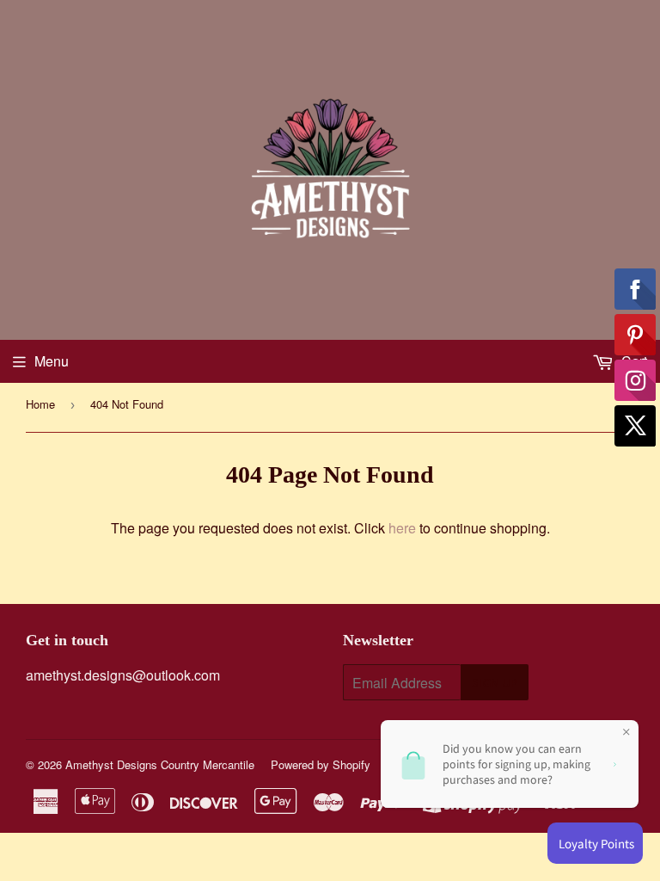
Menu (51, 361)
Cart (632, 361)
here (402, 528)
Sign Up (494, 683)
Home (40, 404)
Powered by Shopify (320, 764)
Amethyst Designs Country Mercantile (159, 764)
